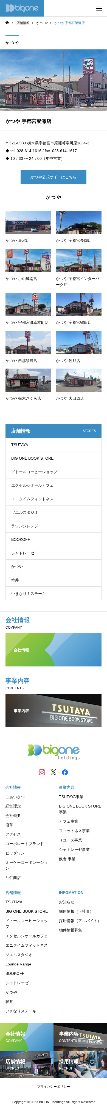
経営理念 (13, 806)
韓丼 (15, 580)
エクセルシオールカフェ (32, 485)
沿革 (9, 825)
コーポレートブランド (24, 843)
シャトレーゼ (22, 553)
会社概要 (13, 815)
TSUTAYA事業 (71, 797)
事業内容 (66, 787)
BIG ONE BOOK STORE (32, 458)
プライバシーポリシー (53, 1087)
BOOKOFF (20, 539)
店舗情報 (13, 892)
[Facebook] (65, 772)
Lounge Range (18, 964)
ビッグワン (15, 853)
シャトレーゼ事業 (74, 849)
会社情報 (13, 787)
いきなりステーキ (20, 1011)
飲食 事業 (67, 859)
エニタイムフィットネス (32, 499)
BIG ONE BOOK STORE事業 (80, 809)
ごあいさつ (15, 797)
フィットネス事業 (74, 831)
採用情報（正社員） (76, 911)
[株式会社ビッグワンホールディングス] (22, 8)
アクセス (13, 834)
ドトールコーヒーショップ (34, 472)
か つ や (12, 42)
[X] (53, 772)
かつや (17, 566)
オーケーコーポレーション (26, 865)
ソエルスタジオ (24, 512)
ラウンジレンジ (24, 526)
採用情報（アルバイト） (80, 921)
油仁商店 (13, 877)
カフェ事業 (68, 821)
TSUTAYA (19, 445)
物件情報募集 (70, 930)
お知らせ (66, 902)
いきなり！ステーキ (28, 593)
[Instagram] (42, 772)
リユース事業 (70, 840)
